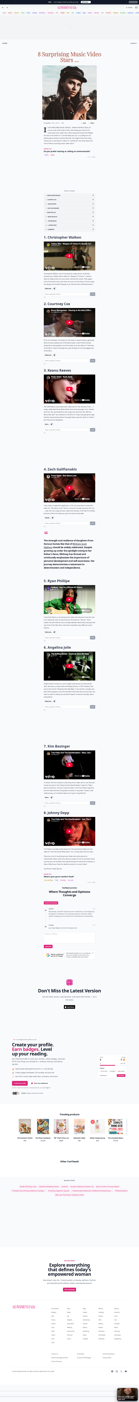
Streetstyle (102, 1335)
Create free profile (20, 1083)
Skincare (96, 13)
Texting (46, 155)
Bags (84, 13)
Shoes (53, 1335)
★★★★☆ (133, 43)
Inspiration (50, 13)
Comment (48, 946)
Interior (85, 1324)
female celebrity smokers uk (82, 1186)
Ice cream (70, 880)
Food (115, 1316)
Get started (121, 1075)
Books (69, 1312)
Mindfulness (42, 13)
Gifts (57, 13)
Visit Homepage (69, 1289)
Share (92, 123)
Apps (68, 1308)
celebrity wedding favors (49, 1186)
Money (85, 1327)
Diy (68, 1316)
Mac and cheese (49, 880)
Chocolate (63, 880)
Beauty (116, 1308)
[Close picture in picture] (119, 1389)
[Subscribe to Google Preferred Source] (55, 955)
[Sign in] (136, 7)
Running (35, 13)
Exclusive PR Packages (84, 1358)
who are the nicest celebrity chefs (69, 1195)
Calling (52, 155)
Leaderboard (103, 1075)
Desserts (16, 13)
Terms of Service (56, 1361)
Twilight (62, 13)
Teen (102, 13)
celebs (4, 43)
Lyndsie (48, 123)
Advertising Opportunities (59, 1358)
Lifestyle (117, 1324)
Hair (73, 13)
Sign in (48, 1088)
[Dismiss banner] (92, 952)
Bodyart (90, 13)
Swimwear (117, 1335)
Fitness (28, 13)
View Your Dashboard (41, 1083)
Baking (101, 1308)
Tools (53, 1342)
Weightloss (130, 13)
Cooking (101, 1312)
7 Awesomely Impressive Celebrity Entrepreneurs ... (92, 1191)
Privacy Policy (107, 1358)
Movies (10, 13)
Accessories (55, 1308)
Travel (69, 1339)
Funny (22, 13)
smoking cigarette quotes (58, 1191)
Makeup (69, 1327)
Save (84, 123)
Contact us (54, 1354)
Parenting (122, 13)
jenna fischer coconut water (107, 1186)
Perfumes (108, 13)
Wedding (115, 13)
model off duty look (28, 1186)
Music (116, 1327)
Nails (68, 13)
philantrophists (121, 1191)
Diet (52, 1316)
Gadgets (78, 13)
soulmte (64, 1186)
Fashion (85, 1316)
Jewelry (101, 1324)
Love (52, 1327)
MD (63, 123)
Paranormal (70, 1331)
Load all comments (51, 903)
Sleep (84, 1335)
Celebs (4, 13)
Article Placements (109, 1354)
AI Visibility (80, 1354)
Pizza (56, 880)
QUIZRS (93, 157)
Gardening (86, 1320)
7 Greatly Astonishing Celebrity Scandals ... (29, 1191)
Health (53, 1324)
